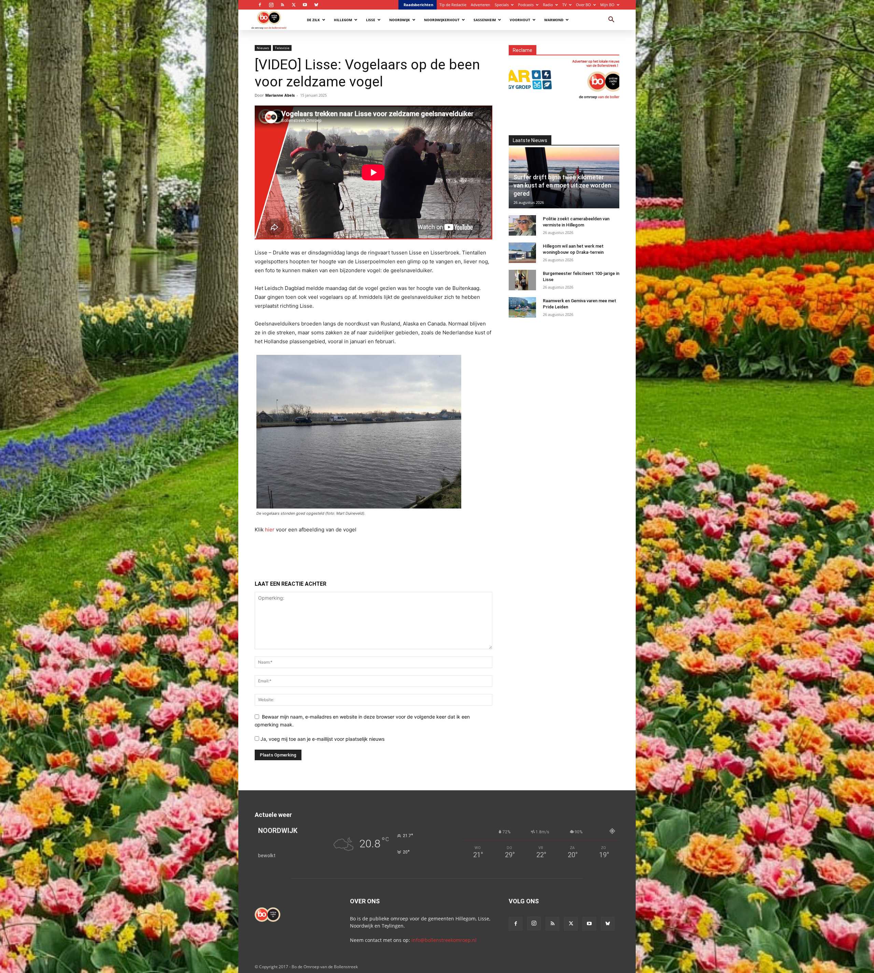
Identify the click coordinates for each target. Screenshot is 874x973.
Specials (502, 4)
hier (269, 529)
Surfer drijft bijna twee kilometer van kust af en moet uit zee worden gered (562, 185)
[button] (611, 20)
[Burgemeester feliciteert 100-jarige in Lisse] (522, 280)
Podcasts (526, 4)
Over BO (583, 4)
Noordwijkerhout (442, 19)
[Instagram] (271, 5)
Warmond (553, 19)
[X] (293, 5)
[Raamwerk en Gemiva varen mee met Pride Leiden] (522, 307)
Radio (548, 4)
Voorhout (520, 19)
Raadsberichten (418, 4)
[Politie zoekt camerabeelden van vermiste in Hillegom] (522, 225)
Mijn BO (607, 4)
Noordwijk (399, 19)
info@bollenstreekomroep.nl (444, 940)
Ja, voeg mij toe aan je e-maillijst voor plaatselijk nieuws (321, 739)
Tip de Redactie (452, 4)
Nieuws (263, 47)
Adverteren (480, 4)
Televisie (282, 47)
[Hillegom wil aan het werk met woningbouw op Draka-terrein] (522, 252)
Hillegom (343, 19)
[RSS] (282, 5)
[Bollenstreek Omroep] (526, 79)
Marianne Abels (280, 95)
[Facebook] (260, 5)
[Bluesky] (316, 5)
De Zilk (313, 19)
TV (564, 4)
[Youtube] (305, 5)
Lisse (370, 19)
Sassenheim (485, 19)
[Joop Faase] (619, 79)
